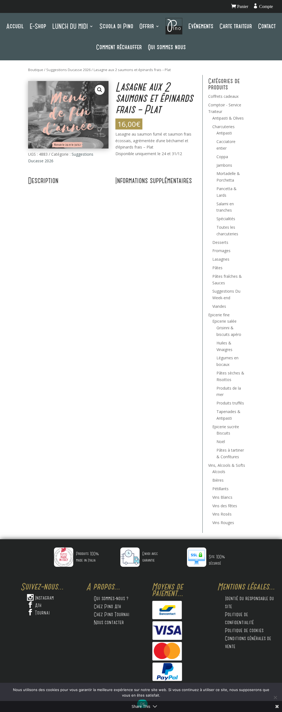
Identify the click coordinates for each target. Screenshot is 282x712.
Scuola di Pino (116, 26)
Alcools (218, 471)
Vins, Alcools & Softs (226, 465)
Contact (267, 26)
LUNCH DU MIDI (70, 26)
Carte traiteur (235, 26)
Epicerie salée (224, 321)
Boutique (35, 69)
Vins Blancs (222, 497)
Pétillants (220, 488)
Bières (218, 480)
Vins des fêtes (224, 505)
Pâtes (217, 267)
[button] (100, 90)
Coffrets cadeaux (223, 96)
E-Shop (38, 26)
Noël (220, 441)
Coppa (222, 156)
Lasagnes (220, 259)
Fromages (221, 250)
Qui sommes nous (167, 47)
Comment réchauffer (119, 47)
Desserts (220, 242)
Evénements (200, 26)
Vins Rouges (223, 522)
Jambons (224, 165)
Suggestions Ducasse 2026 (68, 69)
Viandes (219, 306)
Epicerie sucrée (225, 426)
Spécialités (225, 218)
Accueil (15, 26)
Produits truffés (230, 403)
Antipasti (224, 133)
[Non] (275, 697)
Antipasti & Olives (228, 118)
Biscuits (223, 433)
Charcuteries (223, 126)
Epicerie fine (219, 314)
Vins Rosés (222, 514)
